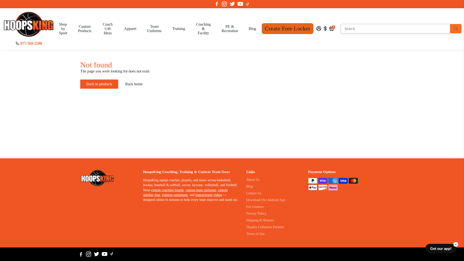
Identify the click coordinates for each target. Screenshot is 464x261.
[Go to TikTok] (247, 4)
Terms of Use (255, 234)
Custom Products (84, 28)
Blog (252, 29)
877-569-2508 (31, 43)
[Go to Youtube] (240, 4)
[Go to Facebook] (216, 4)
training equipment (175, 195)
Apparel (130, 29)
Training (178, 29)
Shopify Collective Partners (265, 227)
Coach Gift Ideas (108, 28)
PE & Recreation (230, 28)
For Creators (254, 207)
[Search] (455, 28)
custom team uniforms (201, 190)
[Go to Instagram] (224, 4)
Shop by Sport (63, 28)
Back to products (99, 84)
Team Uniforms (154, 28)
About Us (252, 179)
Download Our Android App (265, 200)
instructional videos (209, 195)
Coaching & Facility (203, 28)
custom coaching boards (167, 190)
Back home (134, 84)
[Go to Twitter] (232, 4)
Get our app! (440, 248)
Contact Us (253, 193)
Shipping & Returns (260, 220)
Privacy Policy (256, 213)
